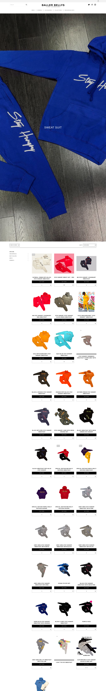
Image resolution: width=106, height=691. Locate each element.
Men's (11, 258)
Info (73, 10)
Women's (12, 260)
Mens (33, 10)
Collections (58, 10)
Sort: (81, 245)
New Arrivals (68, 10)
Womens (39, 10)
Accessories (48, 10)
